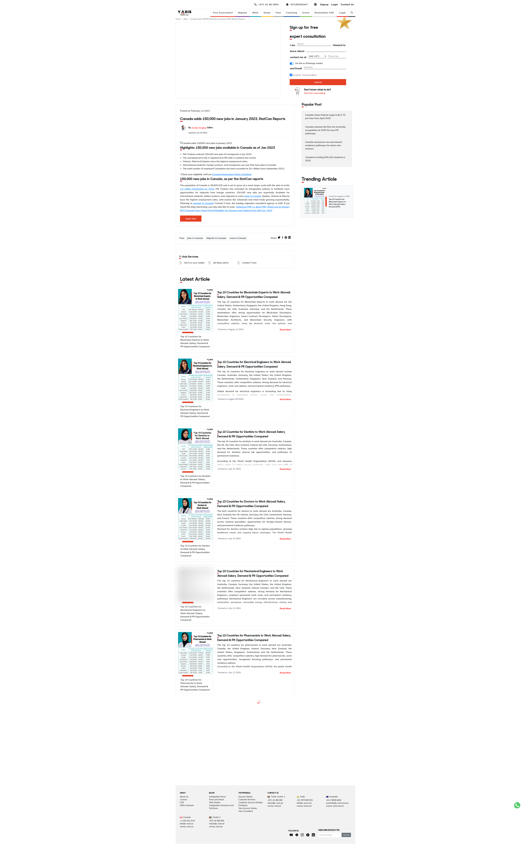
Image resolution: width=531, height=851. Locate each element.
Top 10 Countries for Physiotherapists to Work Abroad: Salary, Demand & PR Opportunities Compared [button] (252, 716)
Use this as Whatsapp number (309, 63)
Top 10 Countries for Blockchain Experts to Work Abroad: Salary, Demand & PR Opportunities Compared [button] (253, 295)
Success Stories (245, 848)
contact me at (298, 57)
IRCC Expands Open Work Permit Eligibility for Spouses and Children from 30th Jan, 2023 (226, 210)
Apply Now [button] (190, 218)
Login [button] (334, 4)
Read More (285, 329)
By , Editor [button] (200, 127)
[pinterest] (286, 238)
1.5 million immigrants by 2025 (197, 188)
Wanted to (339, 45)
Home (178, 19)
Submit (318, 82)
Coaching (291, 12)
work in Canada (252, 196)
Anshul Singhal (199, 127)
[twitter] (279, 238)
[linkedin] (289, 238)
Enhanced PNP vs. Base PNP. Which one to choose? (263, 206)
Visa (278, 12)
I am (292, 45)
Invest (305, 12)
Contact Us (347, 4)
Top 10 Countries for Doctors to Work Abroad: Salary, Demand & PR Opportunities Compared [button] (251, 504)
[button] (191, 263)
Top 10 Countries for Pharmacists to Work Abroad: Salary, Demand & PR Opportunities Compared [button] (254, 646)
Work (255, 12)
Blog (185, 19)
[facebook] (282, 238)
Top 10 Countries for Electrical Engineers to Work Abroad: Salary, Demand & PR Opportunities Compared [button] (254, 364)
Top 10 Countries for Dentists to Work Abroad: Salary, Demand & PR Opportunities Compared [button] (251, 434)
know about (297, 51)
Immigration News (217, 848)
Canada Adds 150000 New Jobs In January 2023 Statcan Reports (217, 19)
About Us (184, 848)
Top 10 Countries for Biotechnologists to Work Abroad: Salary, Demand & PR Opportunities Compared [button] (252, 777)
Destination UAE (324, 12)
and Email (296, 68)
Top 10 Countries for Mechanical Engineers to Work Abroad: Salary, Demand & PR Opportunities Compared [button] (252, 573)
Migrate (242, 12)
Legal (342, 12)
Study (267, 12)
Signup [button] (324, 4)
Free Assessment (223, 12)
